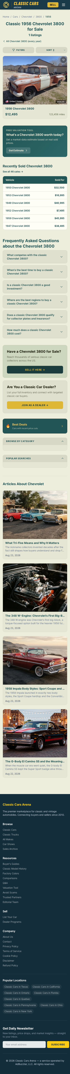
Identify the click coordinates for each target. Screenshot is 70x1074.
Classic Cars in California (46, 986)
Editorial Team (10, 902)
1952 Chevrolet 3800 (18, 210)
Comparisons (10, 878)
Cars (15, 16)
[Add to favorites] (63, 60)
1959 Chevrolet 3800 (18, 218)
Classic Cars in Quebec (17, 998)
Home (6, 16)
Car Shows (9, 844)
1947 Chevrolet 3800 (18, 225)
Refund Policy (10, 965)
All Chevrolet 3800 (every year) (23, 41)
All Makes (8, 839)
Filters (20, 50)
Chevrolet (26, 16)
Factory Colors (11, 873)
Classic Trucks (11, 834)
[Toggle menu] (63, 5)
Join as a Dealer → (35, 405)
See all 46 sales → (13, 171)
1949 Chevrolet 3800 (18, 202)
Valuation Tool (10, 887)
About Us (8, 936)
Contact (7, 941)
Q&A (5, 882)
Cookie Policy (10, 955)
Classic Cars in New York (18, 1011)
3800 (39, 16)
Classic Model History (15, 868)
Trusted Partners (12, 897)
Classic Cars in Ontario (16, 992)
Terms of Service (12, 951)
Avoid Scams (10, 892)
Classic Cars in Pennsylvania (20, 1005)
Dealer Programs (12, 921)
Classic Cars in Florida (46, 992)
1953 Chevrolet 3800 (18, 195)
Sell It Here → (35, 369)
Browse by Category (20, 441)
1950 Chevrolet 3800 (18, 187)
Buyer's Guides (11, 863)
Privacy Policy (10, 946)
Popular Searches (18, 458)
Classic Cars (9, 829)
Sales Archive (10, 848)
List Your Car (10, 917)
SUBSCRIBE (58, 1044)
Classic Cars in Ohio (52, 1005)
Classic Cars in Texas (16, 986)
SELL (53, 4)
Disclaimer (8, 960)
